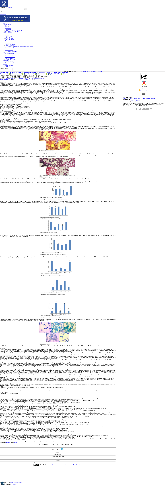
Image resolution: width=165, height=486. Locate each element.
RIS (128, 98)
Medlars (135, 98)
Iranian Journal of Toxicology (16, 482)
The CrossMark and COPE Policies (12, 31)
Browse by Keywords (9, 39)
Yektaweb (14, 484)
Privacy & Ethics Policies (10, 44)
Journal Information (7, 24)
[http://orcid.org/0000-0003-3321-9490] (61, 74)
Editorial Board (8, 26)
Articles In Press (8, 36)
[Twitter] (140, 109)
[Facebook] (137, 109)
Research (8, 442)
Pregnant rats (27, 78)
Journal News (8, 29)
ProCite (139, 98)
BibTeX (125, 98)
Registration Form (9, 58)
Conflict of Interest (9, 48)
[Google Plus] (148, 109)
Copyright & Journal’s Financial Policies (13, 30)
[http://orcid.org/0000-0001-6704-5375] (46, 74)
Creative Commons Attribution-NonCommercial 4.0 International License (67, 464)
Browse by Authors (9, 38)
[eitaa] (151, 109)
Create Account (3, 12)
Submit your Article (9, 55)
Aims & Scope (8, 28)
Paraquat (15, 78)
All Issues (7, 35)
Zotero (132, 100)
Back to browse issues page (96, 71)
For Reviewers (6, 60)
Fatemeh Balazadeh (4, 73)
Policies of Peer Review (10, 47)
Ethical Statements (9, 50)
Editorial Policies (6, 41)
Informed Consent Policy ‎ (13, 51)
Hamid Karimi (42, 73)
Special (15, 442)
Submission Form (8, 54)
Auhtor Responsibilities (10, 57)
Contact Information (9, 65)
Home (4, 23)
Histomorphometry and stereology (37, 78)
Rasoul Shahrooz (17, 73)
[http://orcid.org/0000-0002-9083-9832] (9, 74)
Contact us (5, 64)
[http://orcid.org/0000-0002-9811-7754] (35, 74)
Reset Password (3, 14)
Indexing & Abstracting (7, 32)
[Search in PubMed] (12, 74)
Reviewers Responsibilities (10, 62)
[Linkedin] (145, 109)
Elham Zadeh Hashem (55, 73)
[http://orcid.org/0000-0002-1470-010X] (22, 74)
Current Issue (8, 37)
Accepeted (7, 40)
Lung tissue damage (9, 78)
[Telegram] (143, 109)
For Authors (5, 52)
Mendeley (127, 100)
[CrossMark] (144, 89)
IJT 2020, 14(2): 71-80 (85, 71)
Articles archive (6, 33)
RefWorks (153, 98)
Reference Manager (146, 98)
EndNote (131, 98)
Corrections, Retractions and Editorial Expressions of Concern (20, 46)
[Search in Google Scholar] (11, 74)
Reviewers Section (9, 61)
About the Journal (8, 25)
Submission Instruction (9, 53)
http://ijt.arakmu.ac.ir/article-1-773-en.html (134, 107)
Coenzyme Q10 (21, 78)
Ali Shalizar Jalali (30, 73)
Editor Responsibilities (9, 45)
